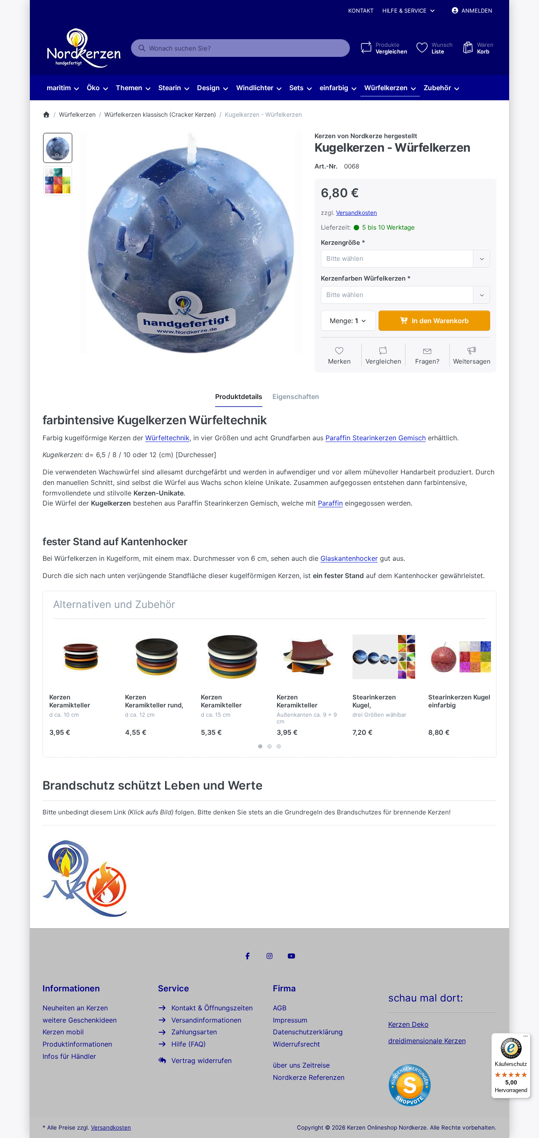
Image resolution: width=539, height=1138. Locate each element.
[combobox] (240, 48)
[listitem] (191, 242)
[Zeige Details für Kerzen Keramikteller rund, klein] (80, 656)
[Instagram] (269, 956)
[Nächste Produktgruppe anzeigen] (487, 688)
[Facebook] (248, 956)
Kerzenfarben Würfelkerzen (363, 278)
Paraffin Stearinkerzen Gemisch (376, 438)
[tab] (238, 396)
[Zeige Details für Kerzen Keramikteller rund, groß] (232, 656)
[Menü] (525, 1038)
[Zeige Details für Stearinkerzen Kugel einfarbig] (459, 656)
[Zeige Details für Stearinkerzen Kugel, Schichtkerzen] (383, 656)
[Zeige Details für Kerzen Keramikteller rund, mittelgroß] (156, 656)
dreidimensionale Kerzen (427, 1040)
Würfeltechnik (167, 438)
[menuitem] (63, 88)
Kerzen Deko (408, 1024)
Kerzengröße (340, 242)
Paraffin (330, 503)
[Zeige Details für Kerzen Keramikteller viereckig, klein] (308, 656)
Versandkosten (356, 212)
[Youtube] (291, 956)
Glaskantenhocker (349, 558)
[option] (57, 148)
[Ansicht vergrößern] (191, 242)
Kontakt (361, 10)
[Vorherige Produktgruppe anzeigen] (52, 688)
